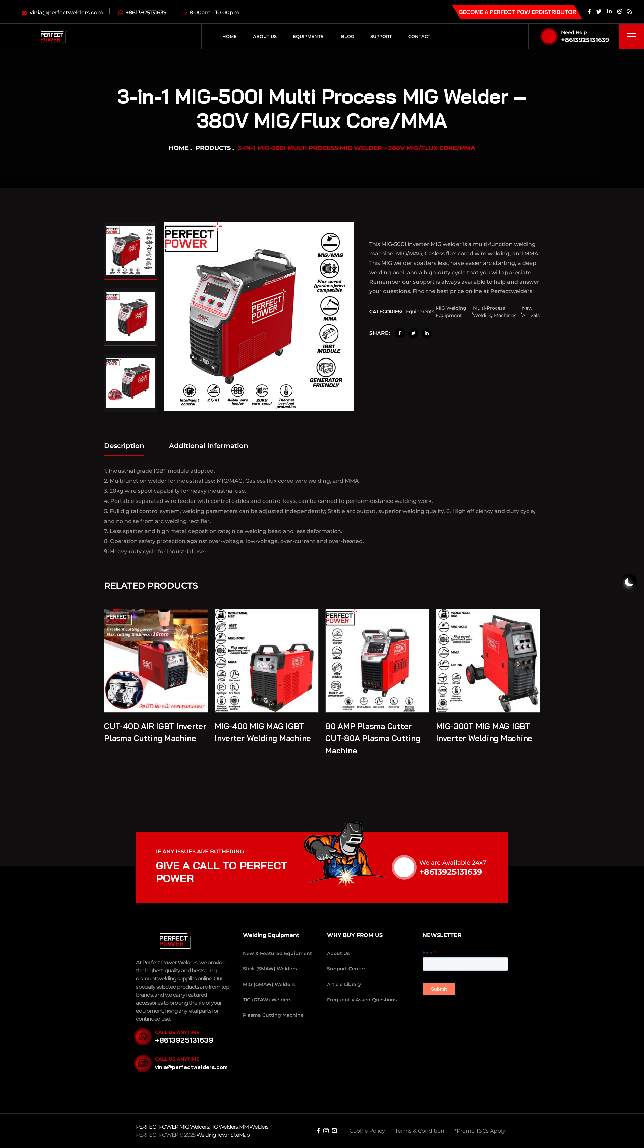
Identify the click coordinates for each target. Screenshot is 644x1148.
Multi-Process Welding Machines (494, 311)
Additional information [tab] (208, 446)
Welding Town (212, 1135)
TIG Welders (224, 1126)
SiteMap (240, 1135)
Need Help (574, 32)
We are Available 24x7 (452, 862)
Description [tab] (124, 446)
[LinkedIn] (427, 333)
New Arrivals (531, 311)
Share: (379, 333)
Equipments (420, 312)
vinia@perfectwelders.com (191, 1067)
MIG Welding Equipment (451, 311)
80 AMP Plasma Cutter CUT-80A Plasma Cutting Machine (372, 738)
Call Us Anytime (177, 1032)
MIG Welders (194, 1126)
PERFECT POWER (157, 1126)
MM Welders (253, 1126)
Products (213, 148)
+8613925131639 (585, 40)
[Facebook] (400, 333)
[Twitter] (413, 333)
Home (179, 148)
